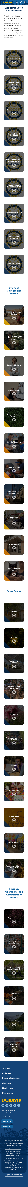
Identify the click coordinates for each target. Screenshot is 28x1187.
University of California (13, 1156)
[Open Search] (21, 2)
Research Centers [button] (11, 1078)
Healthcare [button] (7, 1088)
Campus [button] (6, 1083)
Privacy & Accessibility (13, 1151)
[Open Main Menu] (17, 2)
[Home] (11, 1100)
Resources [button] (7, 1093)
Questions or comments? (13, 1149)
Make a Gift (7, 1126)
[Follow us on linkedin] (10, 1105)
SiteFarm (13, 1169)
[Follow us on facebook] (2, 1105)
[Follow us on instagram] (6, 1105)
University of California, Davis (14, 1141)
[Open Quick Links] (25, 2)
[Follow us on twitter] (14, 1105)
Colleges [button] (6, 1073)
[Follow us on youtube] (18, 1105)
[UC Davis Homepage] (6, 2)
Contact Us (7, 1121)
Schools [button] (6, 1068)
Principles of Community (13, 1153)
